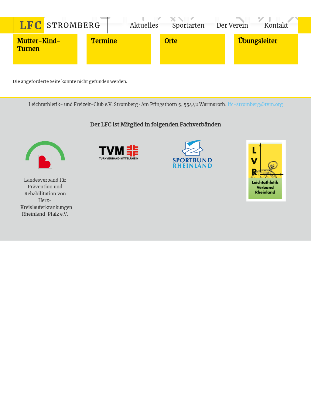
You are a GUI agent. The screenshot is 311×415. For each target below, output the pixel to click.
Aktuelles (144, 25)
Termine (104, 41)
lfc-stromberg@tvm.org (255, 104)
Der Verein (232, 25)
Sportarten (188, 25)
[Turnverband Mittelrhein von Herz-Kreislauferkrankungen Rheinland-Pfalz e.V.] (119, 154)
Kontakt (276, 25)
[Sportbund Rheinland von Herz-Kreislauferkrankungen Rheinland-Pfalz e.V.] (192, 155)
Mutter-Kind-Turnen (38, 45)
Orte (171, 41)
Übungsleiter (257, 41)
